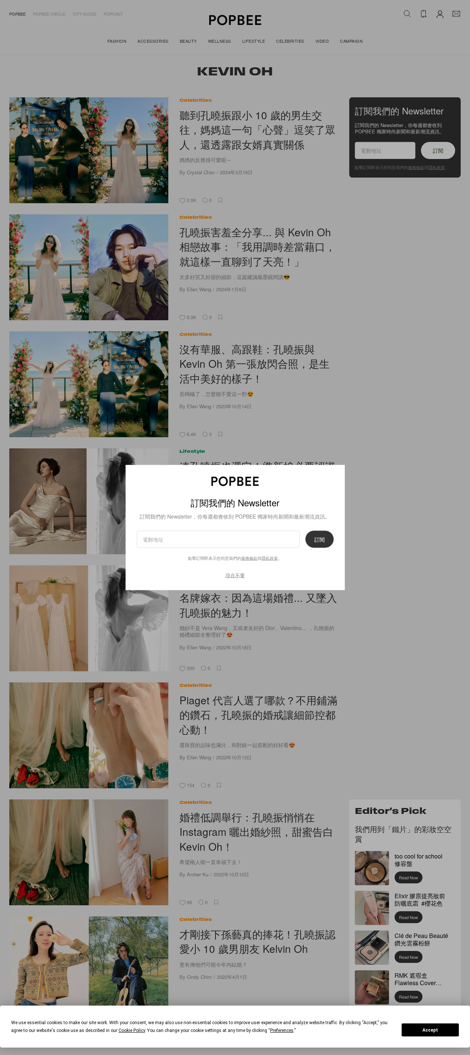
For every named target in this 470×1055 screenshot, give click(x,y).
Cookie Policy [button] (132, 1030)
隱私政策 (270, 558)
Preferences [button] (282, 1030)
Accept (430, 1030)
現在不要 (235, 575)
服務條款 (249, 558)
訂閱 (319, 539)
